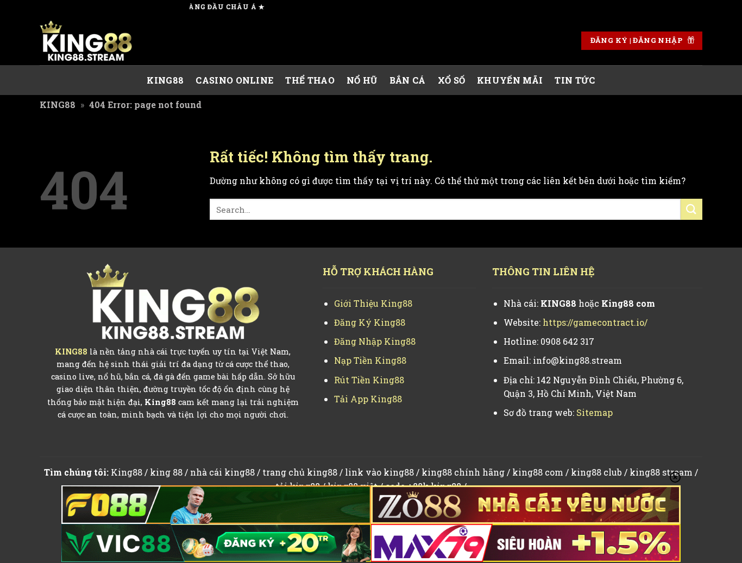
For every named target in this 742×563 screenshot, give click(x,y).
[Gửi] (691, 209)
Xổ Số (452, 80)
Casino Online (234, 80)
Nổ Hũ (362, 80)
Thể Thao (310, 80)
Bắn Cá (407, 80)
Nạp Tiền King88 (370, 360)
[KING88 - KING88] (94, 40)
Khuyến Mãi (510, 80)
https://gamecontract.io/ (595, 322)
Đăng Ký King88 (369, 322)
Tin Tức (575, 80)
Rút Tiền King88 (369, 379)
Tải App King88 (368, 398)
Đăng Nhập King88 (375, 341)
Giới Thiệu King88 (373, 303)
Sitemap (594, 412)
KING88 (165, 80)
